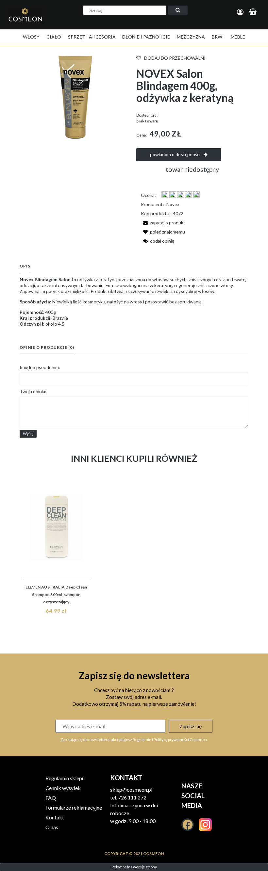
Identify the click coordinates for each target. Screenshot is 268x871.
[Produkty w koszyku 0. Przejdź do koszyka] (254, 12)
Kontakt (54, 817)
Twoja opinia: (33, 391)
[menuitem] (31, 36)
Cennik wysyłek (63, 788)
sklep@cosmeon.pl (131, 789)
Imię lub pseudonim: (40, 367)
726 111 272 (132, 797)
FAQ (50, 798)
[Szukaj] (178, 10)
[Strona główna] (27, 21)
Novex (172, 204)
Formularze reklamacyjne (73, 807)
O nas (51, 827)
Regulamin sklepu (65, 778)
